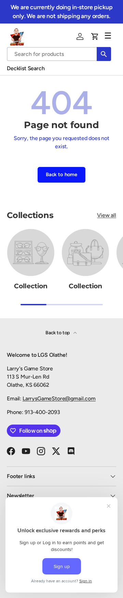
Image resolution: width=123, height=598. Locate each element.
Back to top (58, 333)
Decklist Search (26, 68)
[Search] (104, 54)
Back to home (61, 174)
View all (106, 215)
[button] (94, 36)
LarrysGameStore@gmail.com (59, 398)
